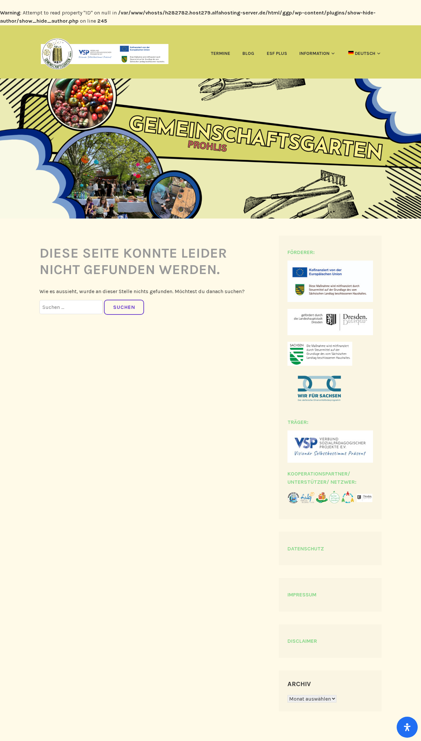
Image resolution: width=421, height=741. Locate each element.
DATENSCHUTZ (305, 548)
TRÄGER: (298, 422)
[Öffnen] (407, 727)
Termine (220, 53)
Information (314, 53)
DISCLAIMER (302, 641)
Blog (248, 53)
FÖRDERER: (301, 252)
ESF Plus (277, 53)
